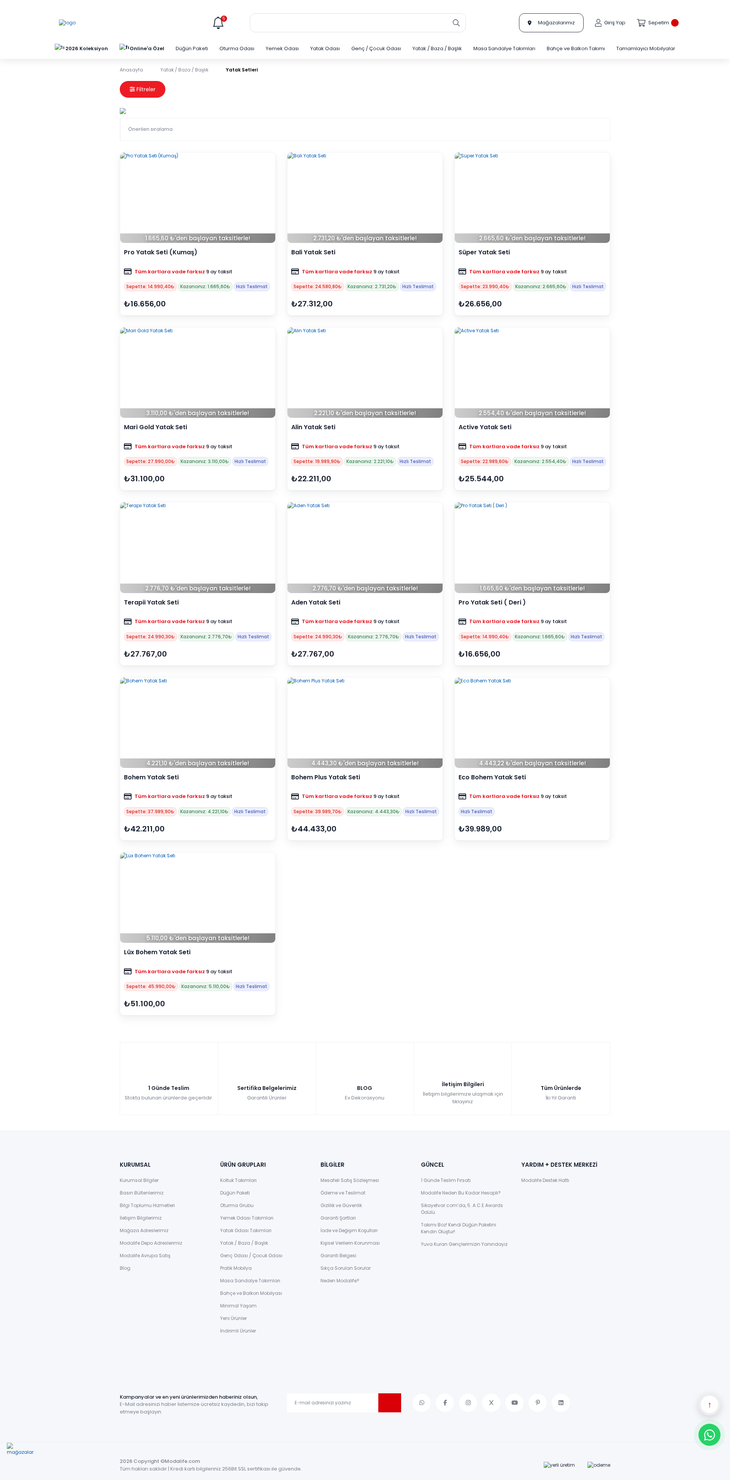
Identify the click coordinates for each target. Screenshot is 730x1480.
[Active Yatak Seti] (532, 372)
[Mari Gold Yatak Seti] (197, 372)
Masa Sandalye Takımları (250, 1280)
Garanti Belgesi (338, 1255)
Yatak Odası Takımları (245, 1230)
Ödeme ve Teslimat (343, 1193)
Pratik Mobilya (236, 1268)
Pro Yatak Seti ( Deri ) (492, 602)
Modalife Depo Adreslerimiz (151, 1243)
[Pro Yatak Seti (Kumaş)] (197, 197)
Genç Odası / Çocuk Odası (251, 1255)
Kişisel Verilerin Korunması (350, 1243)
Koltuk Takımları (238, 1180)
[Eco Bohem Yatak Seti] (532, 722)
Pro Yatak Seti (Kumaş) (160, 252)
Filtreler (145, 89)
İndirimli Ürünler (238, 1331)
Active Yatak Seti (485, 427)
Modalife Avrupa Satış (145, 1255)
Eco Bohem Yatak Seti (492, 777)
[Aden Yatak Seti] (365, 547)
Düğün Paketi (235, 1193)
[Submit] (389, 1402)
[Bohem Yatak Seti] (197, 722)
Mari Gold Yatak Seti (155, 427)
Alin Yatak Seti (313, 427)
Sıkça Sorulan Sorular (346, 1268)
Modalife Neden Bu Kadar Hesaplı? (461, 1193)
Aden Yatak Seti (315, 602)
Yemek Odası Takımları (246, 1218)
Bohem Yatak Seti (151, 777)
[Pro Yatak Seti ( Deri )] (532, 547)
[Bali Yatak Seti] (365, 197)
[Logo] (67, 23)
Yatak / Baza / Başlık (244, 1243)
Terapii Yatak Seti (151, 602)
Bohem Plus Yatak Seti (325, 777)
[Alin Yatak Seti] (365, 372)
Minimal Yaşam (238, 1305)
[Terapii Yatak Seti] (197, 547)
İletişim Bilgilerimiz (141, 1218)
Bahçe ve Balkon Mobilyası (251, 1293)
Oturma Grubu (237, 1205)
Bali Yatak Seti (313, 252)
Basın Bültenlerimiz (141, 1193)
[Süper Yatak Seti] (532, 197)
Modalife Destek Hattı (545, 1180)
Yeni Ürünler (233, 1318)
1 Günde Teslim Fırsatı (446, 1180)
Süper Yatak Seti (484, 252)
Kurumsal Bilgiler (139, 1180)
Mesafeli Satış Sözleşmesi (350, 1180)
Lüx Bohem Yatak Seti (157, 952)
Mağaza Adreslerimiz (144, 1230)
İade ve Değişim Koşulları (349, 1230)
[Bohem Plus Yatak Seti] (365, 722)
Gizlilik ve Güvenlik (341, 1205)
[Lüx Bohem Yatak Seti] (197, 897)
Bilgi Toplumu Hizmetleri (147, 1205)
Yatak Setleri (242, 70)
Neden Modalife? (340, 1280)
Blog (125, 1268)
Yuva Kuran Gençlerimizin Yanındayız (464, 1244)
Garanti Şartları (338, 1218)
